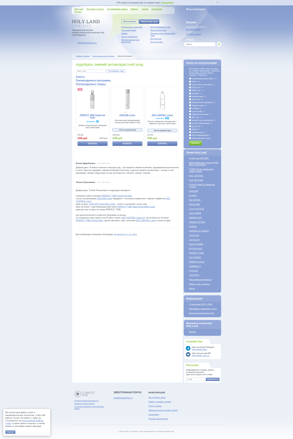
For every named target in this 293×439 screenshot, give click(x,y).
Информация (194, 298)
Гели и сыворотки (129, 37)
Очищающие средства (131, 27)
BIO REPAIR (195, 200)
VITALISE (193, 271)
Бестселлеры (129, 21)
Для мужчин (156, 39)
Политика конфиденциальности (86, 401)
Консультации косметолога (201, 313)
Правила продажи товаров (84, 404)
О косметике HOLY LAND (200, 304)
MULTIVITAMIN (196, 244)
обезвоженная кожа (201, 138)
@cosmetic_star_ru (200, 355)
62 (97, 121)
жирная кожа (199, 105)
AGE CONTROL (196, 176)
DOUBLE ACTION (197, 222)
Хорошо (10, 432)
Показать (195, 143)
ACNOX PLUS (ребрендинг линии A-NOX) (201, 170)
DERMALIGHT (195, 218)
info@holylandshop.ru (87, 43)
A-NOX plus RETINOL (199, 158)
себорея (197, 108)
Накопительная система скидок (163, 410)
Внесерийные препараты (200, 279)
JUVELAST (194, 235)
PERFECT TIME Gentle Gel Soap (117, 196)
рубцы (195, 129)
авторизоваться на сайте (125, 234)
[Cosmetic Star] (84, 394)
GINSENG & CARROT (199, 231)
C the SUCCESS (196, 209)
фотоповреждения (200, 135)
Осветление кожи (158, 30)
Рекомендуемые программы (93, 80)
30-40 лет (197, 90)
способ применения (201, 123)
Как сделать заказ (156, 397)
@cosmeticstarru (199, 349)
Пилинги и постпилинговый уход (162, 34)
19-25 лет (197, 99)
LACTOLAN (194, 240)
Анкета (80, 76)
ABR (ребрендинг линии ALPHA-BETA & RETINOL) (204, 164)
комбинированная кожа (204, 79)
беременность (198, 132)
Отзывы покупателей (158, 419)
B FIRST (193, 196)
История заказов (193, 34)
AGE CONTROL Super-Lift (133, 218)
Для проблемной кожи (160, 27)
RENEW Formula (196, 262)
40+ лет (196, 117)
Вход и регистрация (196, 9)
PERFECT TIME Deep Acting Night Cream (136, 207)
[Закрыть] (217, 2)
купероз (196, 93)
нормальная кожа (201, 114)
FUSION (193, 226)
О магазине (157, 9)
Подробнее (167, 2)
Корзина (191, 22)
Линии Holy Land (149, 21)
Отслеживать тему (116, 71)
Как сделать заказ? (193, 29)
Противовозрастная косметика (130, 41)
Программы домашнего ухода (203, 309)
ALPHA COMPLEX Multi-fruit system (202, 186)
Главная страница (83, 56)
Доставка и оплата (95, 9)
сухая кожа (198, 111)
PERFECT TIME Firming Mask (89, 220)
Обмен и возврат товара (159, 402)
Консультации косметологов (103, 56)
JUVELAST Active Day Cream (102, 204)
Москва (192, 332)
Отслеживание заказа (117, 9)
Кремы (124, 33)
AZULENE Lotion (104, 198)
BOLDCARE (194, 204)
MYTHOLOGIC (195, 249)
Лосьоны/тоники (128, 30)
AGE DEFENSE (196, 180)
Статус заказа (154, 406)
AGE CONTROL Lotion (146, 220)
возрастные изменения (203, 120)
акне (195, 81)
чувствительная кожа (203, 85)
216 (167, 118)
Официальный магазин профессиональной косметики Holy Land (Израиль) (88, 32)
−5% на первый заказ (127, 130)
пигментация (199, 96)
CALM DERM (195, 213)
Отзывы (77, 12)
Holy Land (78, 9)
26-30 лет (197, 87)
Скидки (145, 9)
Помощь (134, 9)
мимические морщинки (203, 102)
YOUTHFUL (194, 275)
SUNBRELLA (195, 266)
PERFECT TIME (196, 253)
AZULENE (193, 191)
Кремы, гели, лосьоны (199, 284)
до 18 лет (197, 126)
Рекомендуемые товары (91, 84)
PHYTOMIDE (195, 257)
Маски (192, 288)
